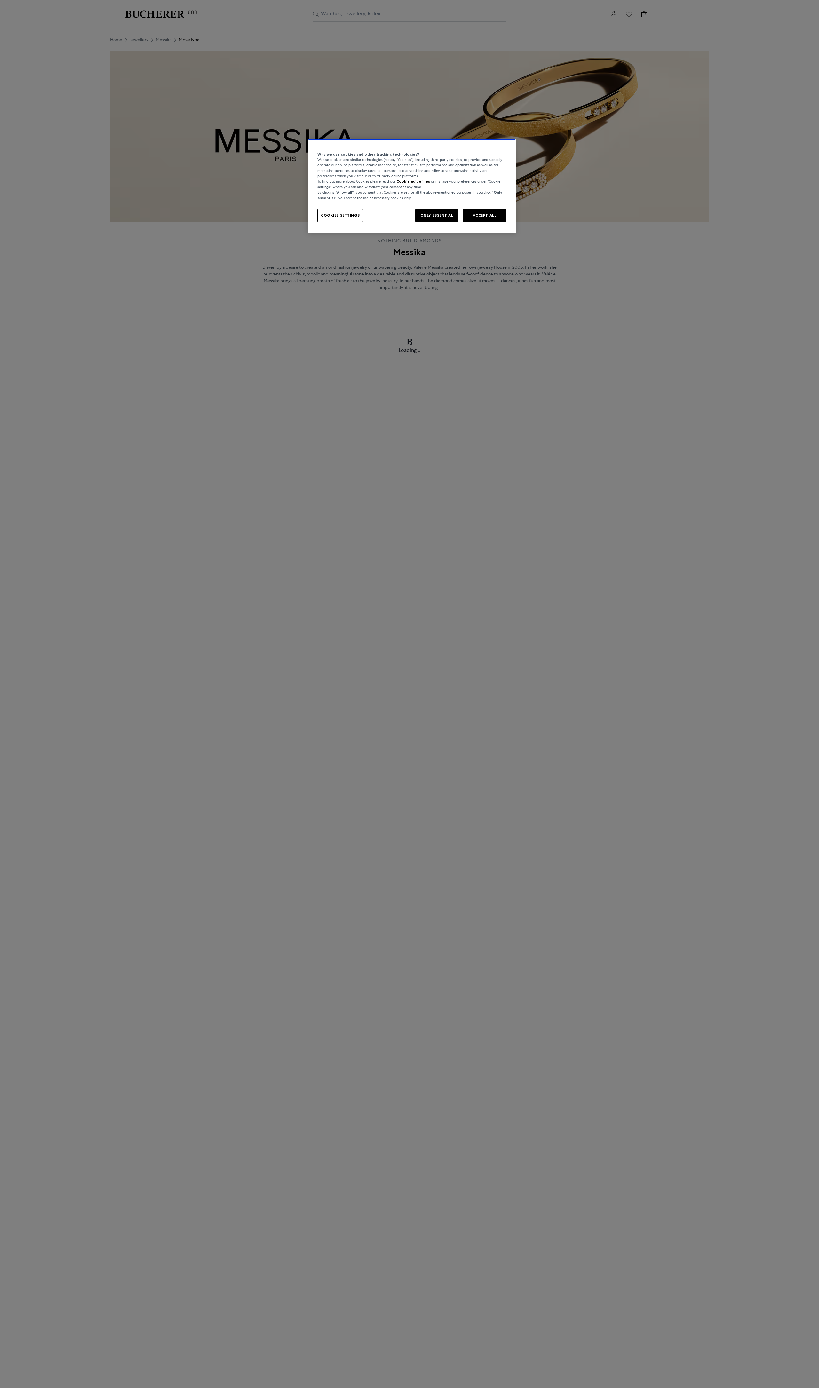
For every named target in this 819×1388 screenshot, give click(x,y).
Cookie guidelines (413, 181)
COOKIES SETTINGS (340, 215)
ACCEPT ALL (485, 215)
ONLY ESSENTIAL (436, 215)
